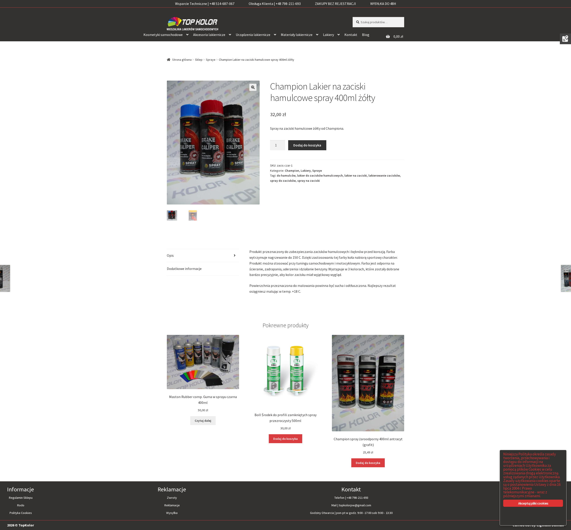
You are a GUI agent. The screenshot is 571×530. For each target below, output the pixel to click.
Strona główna (182, 60)
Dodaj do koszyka (307, 145)
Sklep (199, 60)
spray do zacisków (283, 181)
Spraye (210, 60)
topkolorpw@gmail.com (355, 505)
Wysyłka (172, 513)
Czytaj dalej (203, 421)
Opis (170, 255)
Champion (292, 171)
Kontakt (350, 34)
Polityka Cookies (20, 513)
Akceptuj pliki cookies (533, 503)
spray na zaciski (308, 181)
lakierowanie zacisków (384, 175)
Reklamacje (172, 505)
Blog (365, 34)
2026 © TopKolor (20, 525)
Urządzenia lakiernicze (253, 34)
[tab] (203, 255)
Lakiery (328, 34)
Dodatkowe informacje (184, 268)
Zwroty (172, 498)
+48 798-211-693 (357, 498)
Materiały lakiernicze (296, 34)
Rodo (20, 505)
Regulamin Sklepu (21, 498)
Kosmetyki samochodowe (163, 34)
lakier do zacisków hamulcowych (320, 175)
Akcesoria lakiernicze (209, 34)
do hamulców (286, 175)
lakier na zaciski (355, 175)
